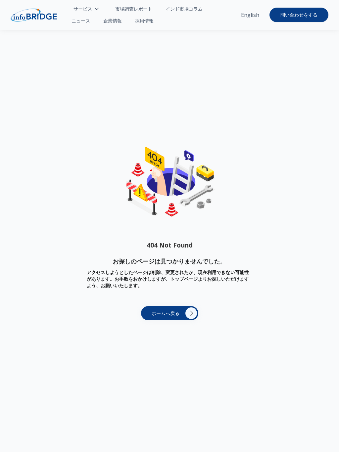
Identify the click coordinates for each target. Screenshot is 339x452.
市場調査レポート (133, 9)
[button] (86, 9)
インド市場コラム (184, 9)
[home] (34, 15)
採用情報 (144, 21)
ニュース (81, 21)
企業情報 (112, 21)
